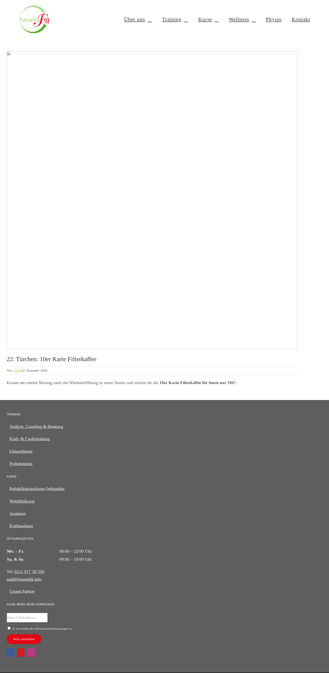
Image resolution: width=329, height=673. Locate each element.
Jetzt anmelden (24, 639)
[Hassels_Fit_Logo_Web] (35, 6)
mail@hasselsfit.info (24, 579)
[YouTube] (21, 652)
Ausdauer (17, 513)
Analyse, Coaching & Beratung (36, 426)
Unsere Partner (21, 591)
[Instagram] (31, 652)
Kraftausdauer (21, 525)
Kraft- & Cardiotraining (29, 438)
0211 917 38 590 (29, 571)
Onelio (17, 370)
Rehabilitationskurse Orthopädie (36, 488)
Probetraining (21, 463)
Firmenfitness (20, 451)
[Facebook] (10, 652)
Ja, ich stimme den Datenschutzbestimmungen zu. (42, 628)
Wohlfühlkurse (22, 501)
